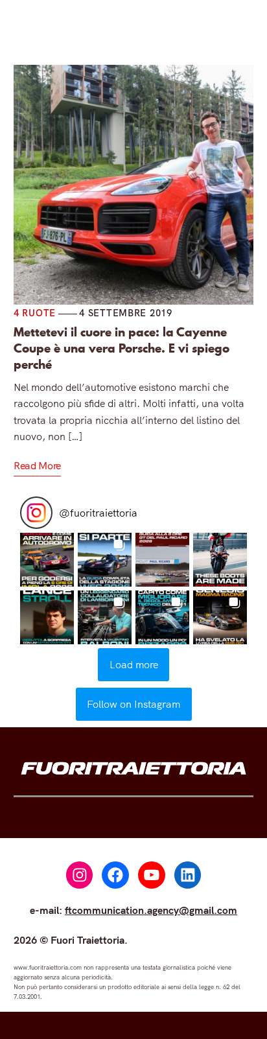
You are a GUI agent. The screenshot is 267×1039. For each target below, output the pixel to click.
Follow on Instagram (133, 703)
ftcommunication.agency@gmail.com (151, 910)
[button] (47, 560)
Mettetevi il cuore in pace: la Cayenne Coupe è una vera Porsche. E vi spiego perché (121, 348)
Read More (37, 465)
